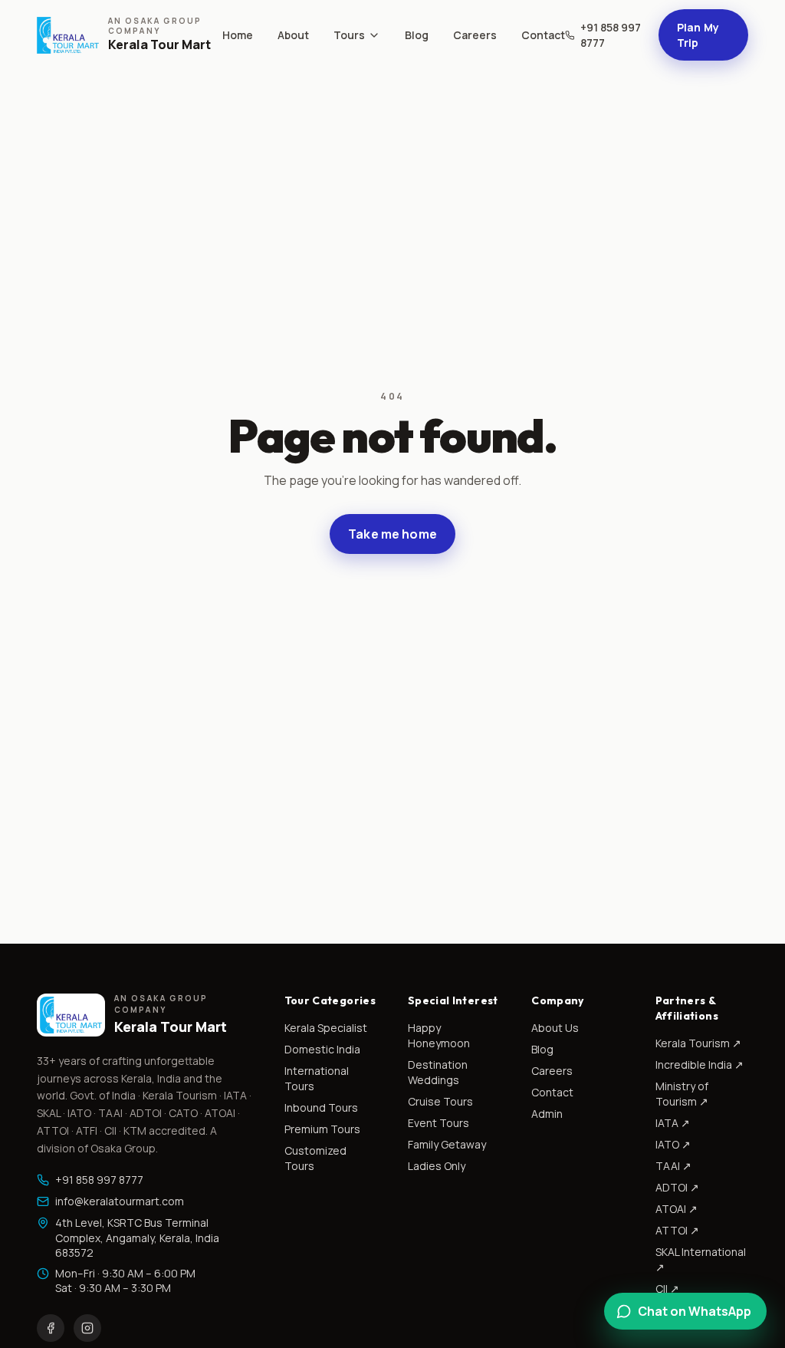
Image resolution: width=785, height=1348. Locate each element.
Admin (547, 1113)
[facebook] (50, 1328)
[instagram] (87, 1328)
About (293, 35)
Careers (475, 35)
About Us (555, 1027)
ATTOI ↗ (677, 1230)
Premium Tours (322, 1129)
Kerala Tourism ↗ (698, 1043)
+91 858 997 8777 (610, 35)
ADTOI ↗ (677, 1187)
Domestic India (322, 1049)
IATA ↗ (672, 1123)
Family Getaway (447, 1144)
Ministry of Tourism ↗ (681, 1094)
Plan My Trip (698, 35)
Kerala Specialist (325, 1027)
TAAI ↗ (673, 1165)
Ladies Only (436, 1165)
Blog (417, 35)
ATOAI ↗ (676, 1208)
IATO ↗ (673, 1144)
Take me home (392, 534)
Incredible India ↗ (699, 1064)
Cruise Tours (440, 1101)
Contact (543, 35)
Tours (349, 35)
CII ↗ (667, 1288)
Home (237, 35)
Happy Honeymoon (439, 1035)
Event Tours (438, 1123)
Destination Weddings (438, 1072)
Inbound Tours (321, 1107)
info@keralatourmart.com (119, 1201)
